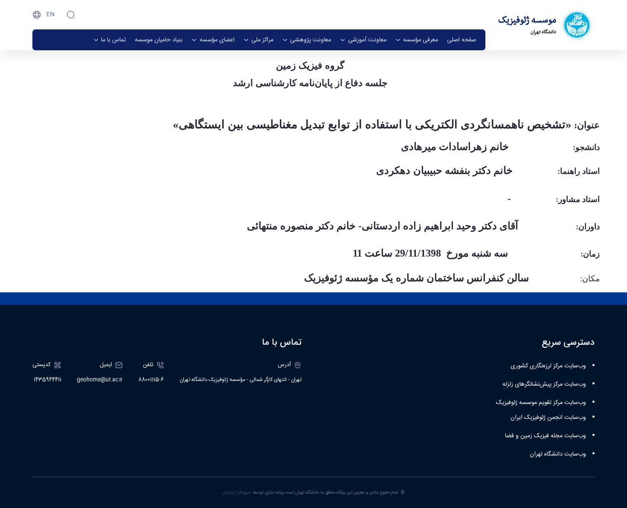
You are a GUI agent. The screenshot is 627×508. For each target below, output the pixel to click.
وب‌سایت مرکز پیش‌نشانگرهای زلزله (544, 384)
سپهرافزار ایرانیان (236, 492)
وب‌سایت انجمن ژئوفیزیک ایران (548, 418)
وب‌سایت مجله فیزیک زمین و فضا (545, 436)
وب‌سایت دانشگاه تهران (558, 454)
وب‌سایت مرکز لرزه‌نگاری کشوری (548, 366)
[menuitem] (461, 39)
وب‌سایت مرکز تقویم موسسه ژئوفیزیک (541, 403)
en (50, 14)
